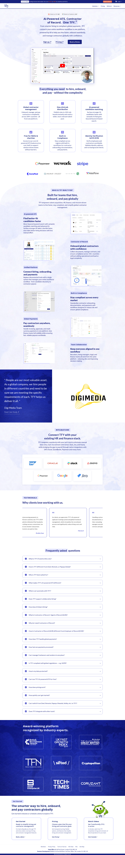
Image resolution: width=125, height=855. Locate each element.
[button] (62, 65)
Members (43, 846)
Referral (109, 6)
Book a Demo (107, 1)
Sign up (47, 42)
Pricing (103, 6)
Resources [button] (117, 6)
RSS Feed (70, 846)
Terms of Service (61, 846)
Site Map (81, 846)
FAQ (76, 846)
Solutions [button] (95, 6)
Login (119, 1)
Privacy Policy (51, 846)
